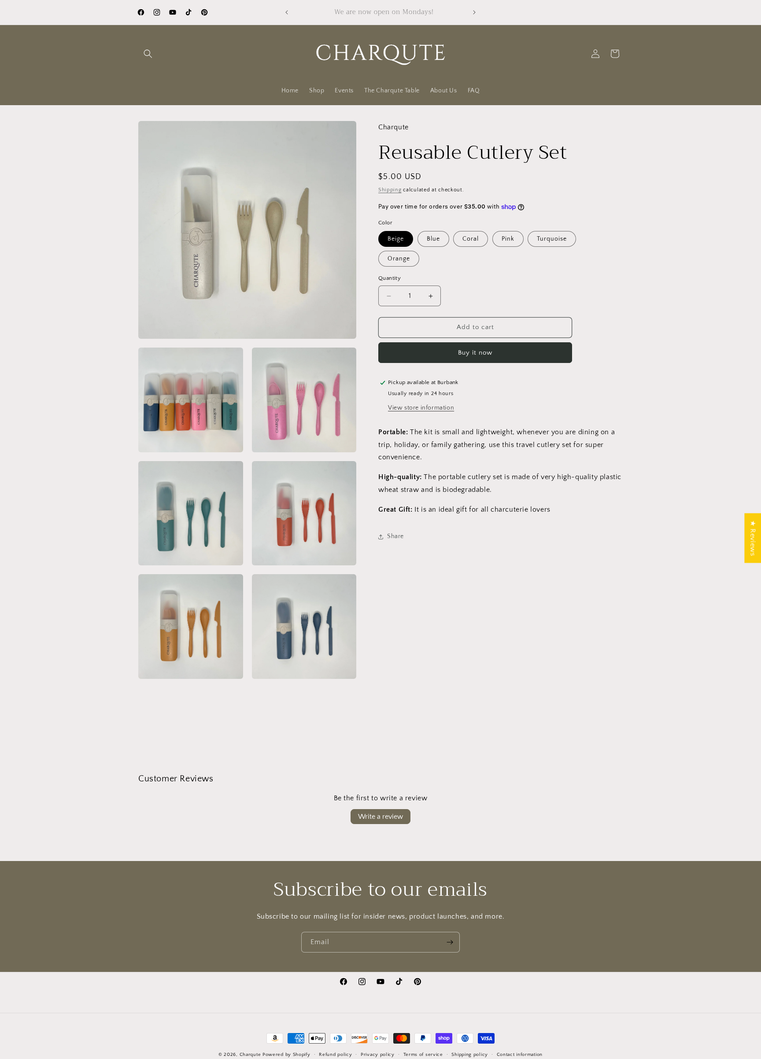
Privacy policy (378, 1054)
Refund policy (335, 1054)
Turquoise (552, 239)
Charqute (250, 1054)
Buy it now (475, 352)
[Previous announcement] (286, 12)
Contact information (520, 1054)
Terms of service (423, 1054)
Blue (433, 239)
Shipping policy (469, 1054)
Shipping (390, 190)
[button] (148, 53)
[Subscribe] (449, 942)
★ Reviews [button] (753, 538)
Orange (399, 259)
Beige (396, 239)
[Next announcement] (474, 12)
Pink (508, 239)
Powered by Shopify (286, 1054)
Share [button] (395, 536)
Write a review (380, 817)
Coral (470, 239)
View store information (421, 407)
